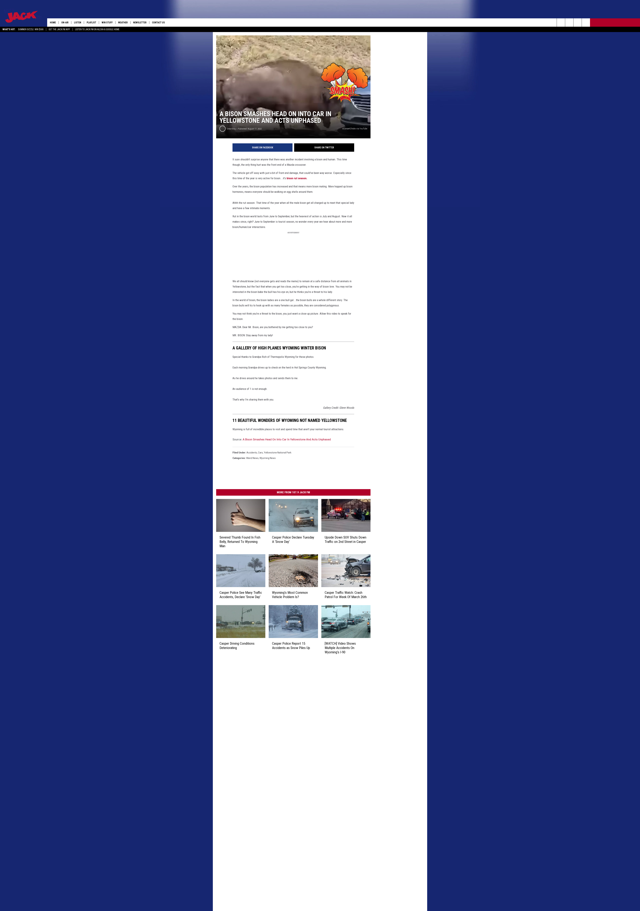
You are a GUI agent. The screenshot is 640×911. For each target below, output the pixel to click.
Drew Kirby (231, 128)
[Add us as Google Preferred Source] (569, 22)
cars (260, 452)
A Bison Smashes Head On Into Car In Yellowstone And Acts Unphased (287, 439)
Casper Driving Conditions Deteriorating (237, 645)
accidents (251, 452)
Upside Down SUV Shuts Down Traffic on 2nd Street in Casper (345, 539)
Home (53, 22)
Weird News (252, 458)
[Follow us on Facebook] (578, 22)
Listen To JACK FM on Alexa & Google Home (97, 29)
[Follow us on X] (586, 22)
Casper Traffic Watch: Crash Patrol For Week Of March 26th (346, 595)
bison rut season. (297, 178)
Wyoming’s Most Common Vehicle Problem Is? (290, 595)
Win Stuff (107, 22)
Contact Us (158, 22)
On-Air (64, 22)
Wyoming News (268, 458)
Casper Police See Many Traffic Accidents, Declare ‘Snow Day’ (241, 595)
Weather (123, 22)
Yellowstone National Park (277, 452)
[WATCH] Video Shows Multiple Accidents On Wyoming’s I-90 (340, 647)
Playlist (91, 22)
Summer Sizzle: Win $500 (31, 29)
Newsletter (139, 22)
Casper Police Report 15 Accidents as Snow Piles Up (291, 645)
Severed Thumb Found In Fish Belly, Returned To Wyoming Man (240, 541)
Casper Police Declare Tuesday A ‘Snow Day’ (293, 539)
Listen (77, 22)
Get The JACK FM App (59, 29)
